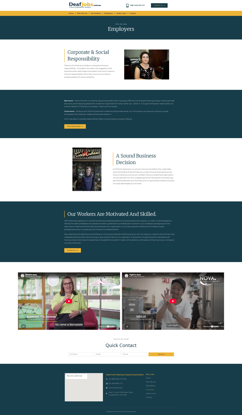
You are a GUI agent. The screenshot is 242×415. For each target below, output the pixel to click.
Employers (108, 13)
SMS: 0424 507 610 (137, 5)
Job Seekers (96, 13)
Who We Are (82, 13)
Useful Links (121, 13)
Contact (133, 13)
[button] (159, 5)
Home (71, 13)
